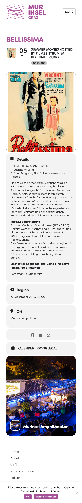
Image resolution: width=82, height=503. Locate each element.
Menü (69, 11)
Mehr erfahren (46, 496)
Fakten (15, 478)
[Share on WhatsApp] (48, 334)
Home (14, 452)
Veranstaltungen (22, 471)
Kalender (26, 348)
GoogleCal (47, 348)
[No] (77, 493)
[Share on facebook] (32, 334)
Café (13, 465)
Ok (28, 496)
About (14, 458)
